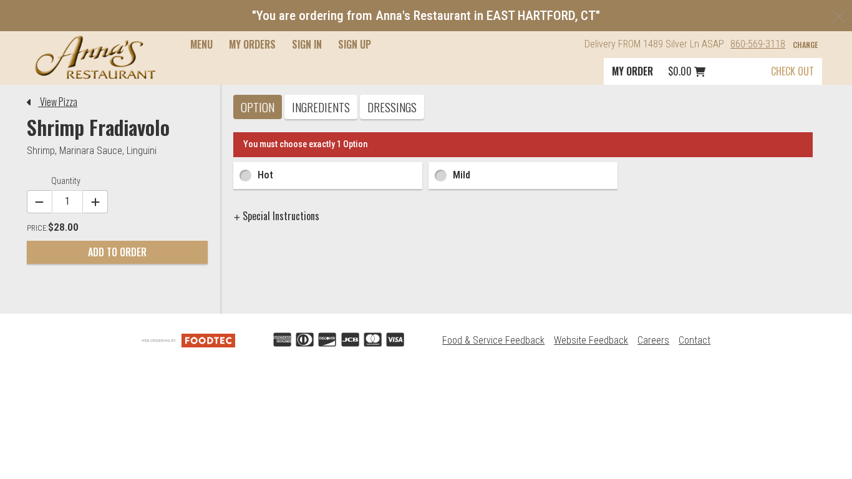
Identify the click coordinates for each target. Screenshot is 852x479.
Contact (694, 340)
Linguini (142, 151)
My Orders (252, 44)
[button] (95, 57)
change (805, 44)
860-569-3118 (757, 44)
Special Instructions (279, 215)
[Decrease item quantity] (39, 201)
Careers (653, 340)
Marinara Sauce (90, 151)
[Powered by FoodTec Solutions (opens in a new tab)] (188, 340)
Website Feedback (591, 340)
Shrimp (41, 151)
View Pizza (57, 101)
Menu (201, 44)
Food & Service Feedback (493, 340)
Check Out (792, 71)
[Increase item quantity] (95, 201)
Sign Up (354, 44)
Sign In (307, 44)
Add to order (117, 251)
